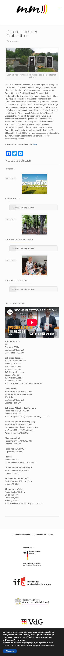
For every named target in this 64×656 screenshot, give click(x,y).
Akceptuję (10, 651)
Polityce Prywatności (15, 640)
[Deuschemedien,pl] (32, 9)
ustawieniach (47, 645)
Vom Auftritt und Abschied (16, 280)
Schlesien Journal (12, 198)
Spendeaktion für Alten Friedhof (19, 239)
